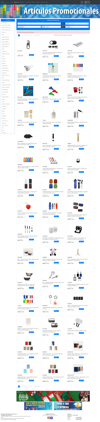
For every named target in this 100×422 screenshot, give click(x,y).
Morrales (3, 99)
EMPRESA (22, 2)
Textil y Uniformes (5, 125)
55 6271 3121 (69, 415)
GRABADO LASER (44, 2)
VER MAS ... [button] (31, 54)
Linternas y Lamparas (5, 87)
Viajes (3, 130)
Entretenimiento (4, 65)
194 (35, 35)
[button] (21, 396)
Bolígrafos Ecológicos (5, 39)
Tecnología (4, 123)
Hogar (3, 77)
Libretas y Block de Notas (6, 84)
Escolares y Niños (5, 68)
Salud (3, 113)
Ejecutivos (3, 63)
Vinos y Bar (4, 132)
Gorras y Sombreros (5, 70)
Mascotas (3, 94)
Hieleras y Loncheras (5, 75)
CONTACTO (37, 2)
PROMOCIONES (4, 22)
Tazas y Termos (4, 120)
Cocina (3, 56)
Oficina (3, 101)
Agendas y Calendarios (6, 27)
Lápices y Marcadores (6, 80)
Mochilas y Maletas (5, 96)
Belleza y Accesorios (5, 37)
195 (38, 35)
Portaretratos (4, 106)
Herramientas (4, 72)
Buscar (63, 23)
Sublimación (4, 115)
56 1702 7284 (88, 3)
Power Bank (4, 108)
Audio (3, 34)
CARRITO (33, 2)
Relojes (3, 111)
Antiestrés (3, 32)
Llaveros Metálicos (5, 89)
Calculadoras (4, 51)
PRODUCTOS (16, 2)
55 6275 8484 (75, 415)
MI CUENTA (28, 2)
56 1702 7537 (88, 2)
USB (2, 127)
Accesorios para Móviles (6, 25)
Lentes (3, 82)
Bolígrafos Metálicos (5, 41)
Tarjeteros (3, 118)
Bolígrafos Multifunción (6, 44)
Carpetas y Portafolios (6, 53)
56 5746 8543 (88, 1)
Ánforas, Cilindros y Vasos (6, 29)
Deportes (3, 58)
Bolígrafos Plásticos (5, 46)
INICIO (12, 2)
